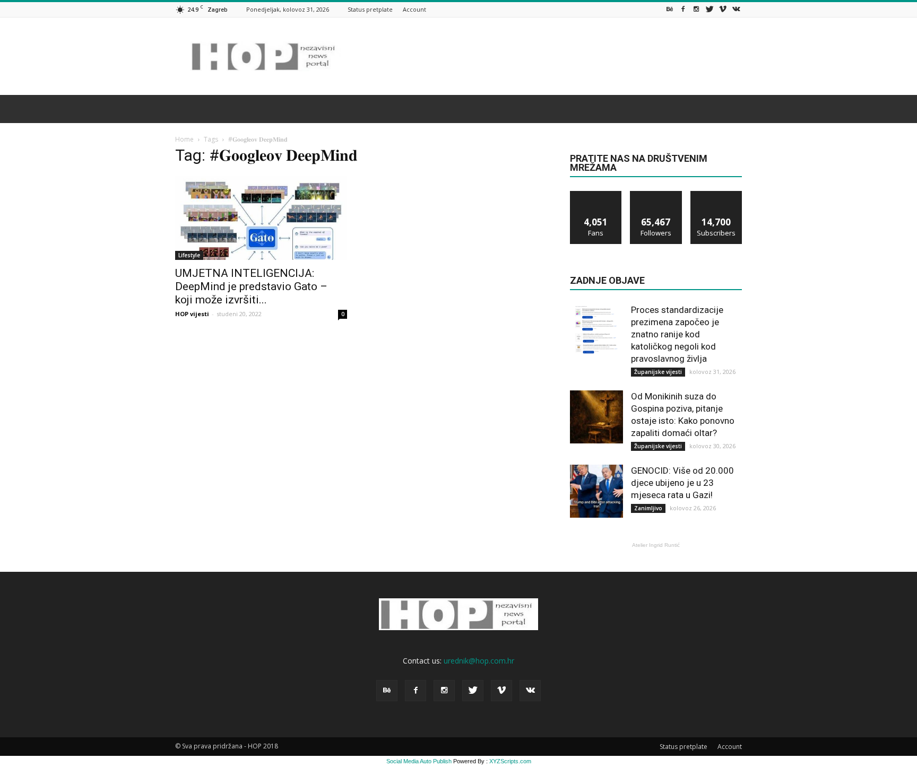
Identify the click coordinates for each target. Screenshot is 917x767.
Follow (656, 195)
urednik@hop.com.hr (479, 661)
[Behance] (670, 9)
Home (184, 139)
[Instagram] (696, 9)
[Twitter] (709, 9)
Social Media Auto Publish (419, 761)
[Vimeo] (723, 9)
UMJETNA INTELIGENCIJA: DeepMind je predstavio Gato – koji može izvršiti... (251, 286)
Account (414, 9)
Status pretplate (370, 9)
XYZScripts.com (510, 761)
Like (596, 195)
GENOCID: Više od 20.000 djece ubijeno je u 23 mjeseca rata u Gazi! (682, 482)
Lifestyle (189, 255)
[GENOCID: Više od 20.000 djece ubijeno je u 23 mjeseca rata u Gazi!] (596, 491)
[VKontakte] (736, 9)
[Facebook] (683, 9)
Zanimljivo (648, 508)
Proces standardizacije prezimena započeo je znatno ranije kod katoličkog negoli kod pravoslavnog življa (677, 334)
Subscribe (716, 195)
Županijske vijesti (658, 372)
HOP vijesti (192, 314)
